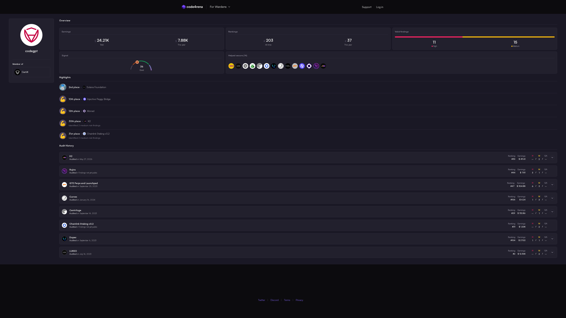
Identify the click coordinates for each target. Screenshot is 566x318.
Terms (287, 300)
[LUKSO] (238, 66)
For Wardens (218, 7)
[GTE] (295, 66)
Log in (379, 7)
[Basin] (252, 66)
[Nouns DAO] (231, 66)
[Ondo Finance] (245, 66)
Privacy (299, 300)
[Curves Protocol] (281, 66)
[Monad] (309, 66)
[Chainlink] (267, 66)
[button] (308, 157)
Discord (274, 300)
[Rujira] (316, 66)
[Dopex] (274, 66)
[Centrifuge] (260, 66)
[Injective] (302, 66)
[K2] (323, 66)
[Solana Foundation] (288, 66)
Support (366, 7)
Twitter (261, 300)
